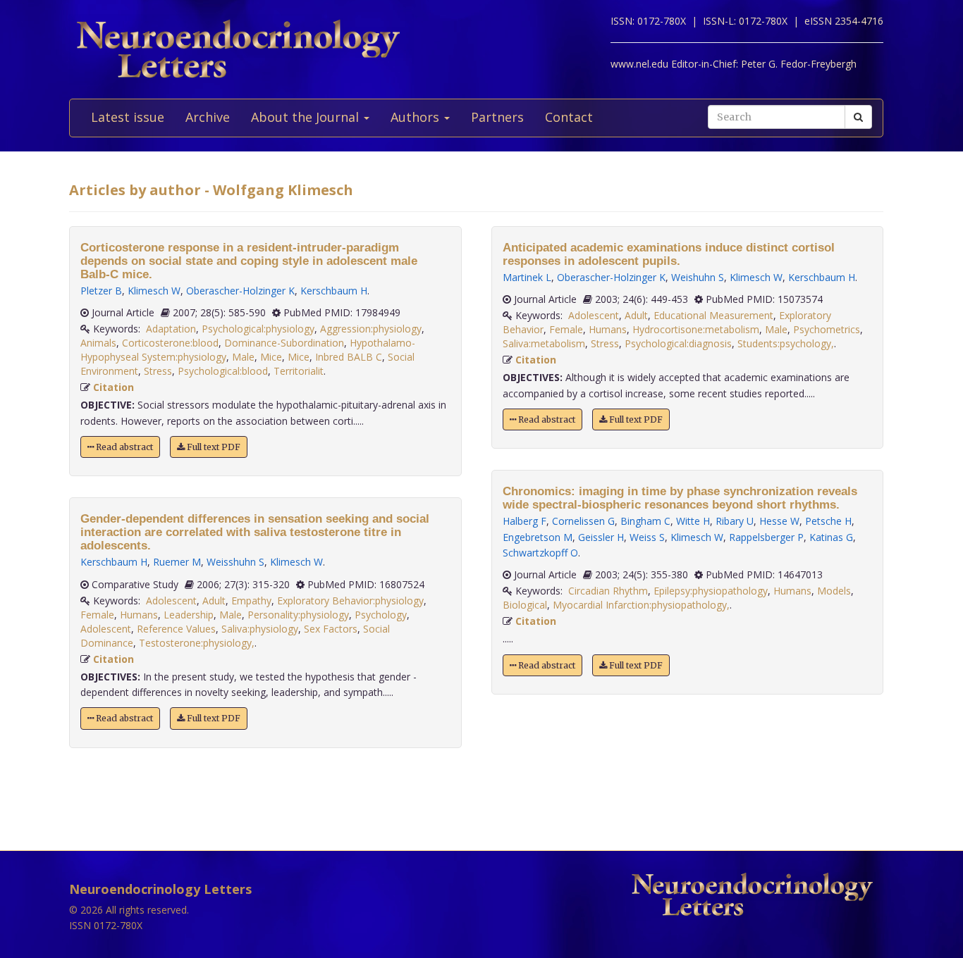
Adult (214, 600)
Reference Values (176, 628)
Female (97, 614)
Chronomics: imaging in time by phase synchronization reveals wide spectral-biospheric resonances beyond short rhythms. (680, 498)
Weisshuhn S (235, 561)
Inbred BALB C (348, 356)
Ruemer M (177, 561)
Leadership (189, 614)
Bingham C (645, 521)
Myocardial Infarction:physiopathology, (641, 604)
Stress (158, 371)
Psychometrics (826, 329)
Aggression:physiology (371, 328)
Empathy (251, 600)
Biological (525, 604)
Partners (497, 116)
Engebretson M (537, 537)
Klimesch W (154, 290)
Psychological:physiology (258, 328)
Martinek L (527, 277)
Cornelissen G (583, 521)
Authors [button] (417, 116)
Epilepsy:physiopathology (711, 590)
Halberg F (524, 521)
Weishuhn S (697, 277)
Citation (113, 387)
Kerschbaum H (333, 290)
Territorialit (299, 371)
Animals (98, 342)
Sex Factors (330, 628)
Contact (569, 116)
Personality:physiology (298, 614)
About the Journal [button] (306, 116)
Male (243, 356)
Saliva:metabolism (544, 343)
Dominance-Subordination (284, 342)
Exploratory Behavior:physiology (350, 600)
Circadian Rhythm (608, 590)
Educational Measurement (713, 315)
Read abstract (123, 447)
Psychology (381, 614)
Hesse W (779, 521)
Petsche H (828, 521)
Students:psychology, (785, 343)
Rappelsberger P (766, 537)
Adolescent (171, 600)
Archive (207, 116)
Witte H (693, 521)
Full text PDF (212, 447)
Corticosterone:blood (170, 342)
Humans (139, 614)
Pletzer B (101, 290)
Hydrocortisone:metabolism (695, 329)
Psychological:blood (223, 371)
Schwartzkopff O (540, 552)
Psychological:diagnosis (678, 343)
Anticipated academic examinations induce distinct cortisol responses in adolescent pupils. (669, 254)
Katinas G (831, 537)
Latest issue (127, 116)
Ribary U (735, 521)
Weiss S (647, 537)
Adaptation (171, 328)
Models (834, 590)
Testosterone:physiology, (196, 642)
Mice (271, 356)
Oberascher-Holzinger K (240, 290)
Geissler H (601, 537)
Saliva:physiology (259, 628)
